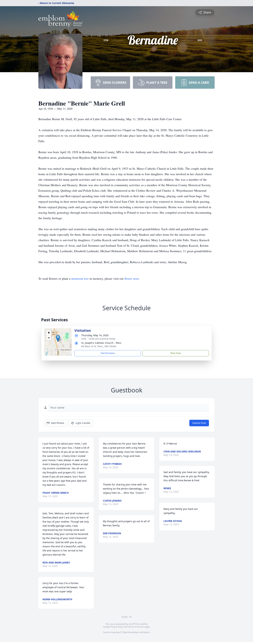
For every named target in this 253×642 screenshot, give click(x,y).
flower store (131, 278)
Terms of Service (136, 626)
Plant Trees (175, 353)
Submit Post (199, 423)
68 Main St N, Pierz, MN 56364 (98, 346)
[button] (58, 338)
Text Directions (108, 353)
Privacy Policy (116, 626)
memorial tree (80, 278)
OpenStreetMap (130, 632)
